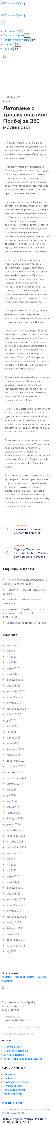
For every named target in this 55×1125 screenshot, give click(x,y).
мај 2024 (11, 801)
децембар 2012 (15, 940)
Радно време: (12, 1016)
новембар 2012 (15, 945)
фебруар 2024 (15, 818)
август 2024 (13, 784)
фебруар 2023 (15, 888)
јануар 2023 (13, 893)
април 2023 (13, 876)
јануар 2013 (13, 934)
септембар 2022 (16, 917)
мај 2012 (11, 951)
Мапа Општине (13, 1094)
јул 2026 (11, 651)
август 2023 (13, 853)
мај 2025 (11, 732)
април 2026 (13, 668)
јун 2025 (11, 726)
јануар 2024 (13, 824)
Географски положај (16, 1082)
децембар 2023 (15, 830)
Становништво (13, 1086)
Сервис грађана (13, 35)
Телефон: (22, 1027)
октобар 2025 (14, 703)
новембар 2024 (15, 766)
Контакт (9, 44)
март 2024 (12, 813)
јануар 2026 (13, 685)
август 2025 (13, 714)
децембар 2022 (15, 899)
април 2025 (13, 737)
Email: (19, 1034)
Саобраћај (10, 1078)
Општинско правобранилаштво (23, 1059)
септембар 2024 (16, 778)
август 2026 (13, 645)
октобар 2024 (14, 772)
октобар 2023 (14, 841)
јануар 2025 (13, 755)
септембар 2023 (16, 847)
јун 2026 (11, 657)
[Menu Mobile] (4, 23)
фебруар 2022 (15, 928)
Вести (6, 101)
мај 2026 (11, 662)
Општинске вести (14, 1103)
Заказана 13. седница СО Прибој (26, 623)
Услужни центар (14, 1055)
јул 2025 (11, 720)
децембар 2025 (15, 691)
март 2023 (12, 882)
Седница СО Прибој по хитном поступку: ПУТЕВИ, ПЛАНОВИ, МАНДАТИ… (23, 613)
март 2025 (12, 743)
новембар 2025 (15, 697)
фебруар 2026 (15, 680)
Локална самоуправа (16, 40)
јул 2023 (11, 859)
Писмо (8, 48)
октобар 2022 (14, 911)
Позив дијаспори (14, 1090)
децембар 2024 (15, 761)
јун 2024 (11, 795)
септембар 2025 (16, 709)
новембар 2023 (15, 836)
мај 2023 (11, 870)
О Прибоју (10, 31)
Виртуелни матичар (16, 1051)
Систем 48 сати (13, 1047)
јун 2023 (11, 865)
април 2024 (13, 807)
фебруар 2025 (15, 749)
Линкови (9, 1074)
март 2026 (12, 674)
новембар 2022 (15, 905)
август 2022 (13, 922)
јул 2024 (11, 789)
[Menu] (21, 31)
